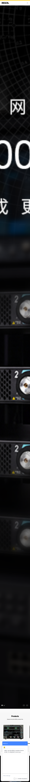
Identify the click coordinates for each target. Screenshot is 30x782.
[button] (23, 705)
